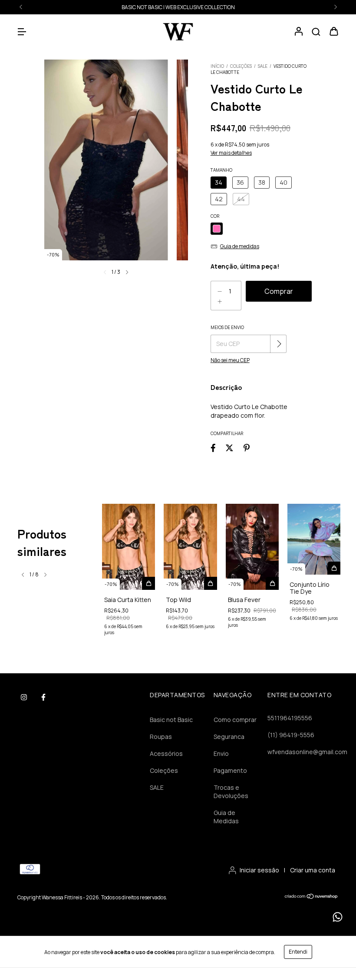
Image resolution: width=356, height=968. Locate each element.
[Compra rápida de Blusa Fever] (272, 583)
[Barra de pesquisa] (316, 32)
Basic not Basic (171, 719)
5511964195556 (289, 718)
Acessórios (166, 753)
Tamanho (221, 170)
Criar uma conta (312, 870)
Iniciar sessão (259, 870)
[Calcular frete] (279, 344)
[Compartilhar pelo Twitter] (229, 447)
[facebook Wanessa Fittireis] (43, 697)
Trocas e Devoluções (231, 791)
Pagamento (230, 770)
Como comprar (235, 719)
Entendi (298, 951)
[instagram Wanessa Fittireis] (23, 697)
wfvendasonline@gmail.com (307, 752)
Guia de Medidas (226, 816)
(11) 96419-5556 (290, 735)
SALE (178, 7)
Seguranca (229, 736)
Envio (221, 753)
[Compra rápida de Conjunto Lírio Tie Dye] (333, 568)
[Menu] (21, 32)
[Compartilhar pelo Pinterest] (247, 447)
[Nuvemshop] (311, 897)
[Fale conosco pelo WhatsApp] (337, 917)
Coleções (241, 66)
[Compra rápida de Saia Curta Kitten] (148, 583)
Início (217, 66)
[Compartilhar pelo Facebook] (213, 447)
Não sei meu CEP (230, 360)
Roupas (161, 736)
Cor (215, 216)
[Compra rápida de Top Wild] (210, 583)
